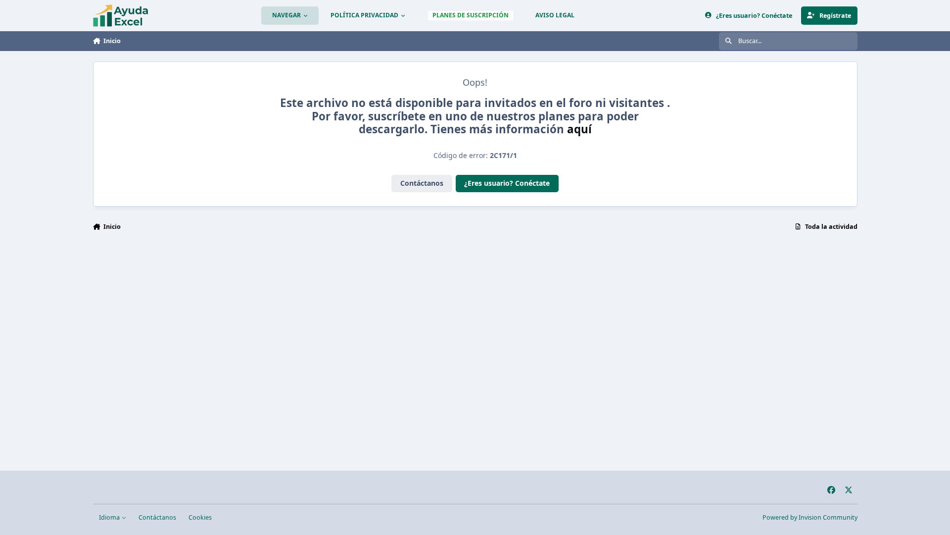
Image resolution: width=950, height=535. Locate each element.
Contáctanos (421, 183)
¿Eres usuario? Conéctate (507, 183)
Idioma (110, 517)
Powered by (809, 517)
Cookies (200, 517)
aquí (579, 129)
